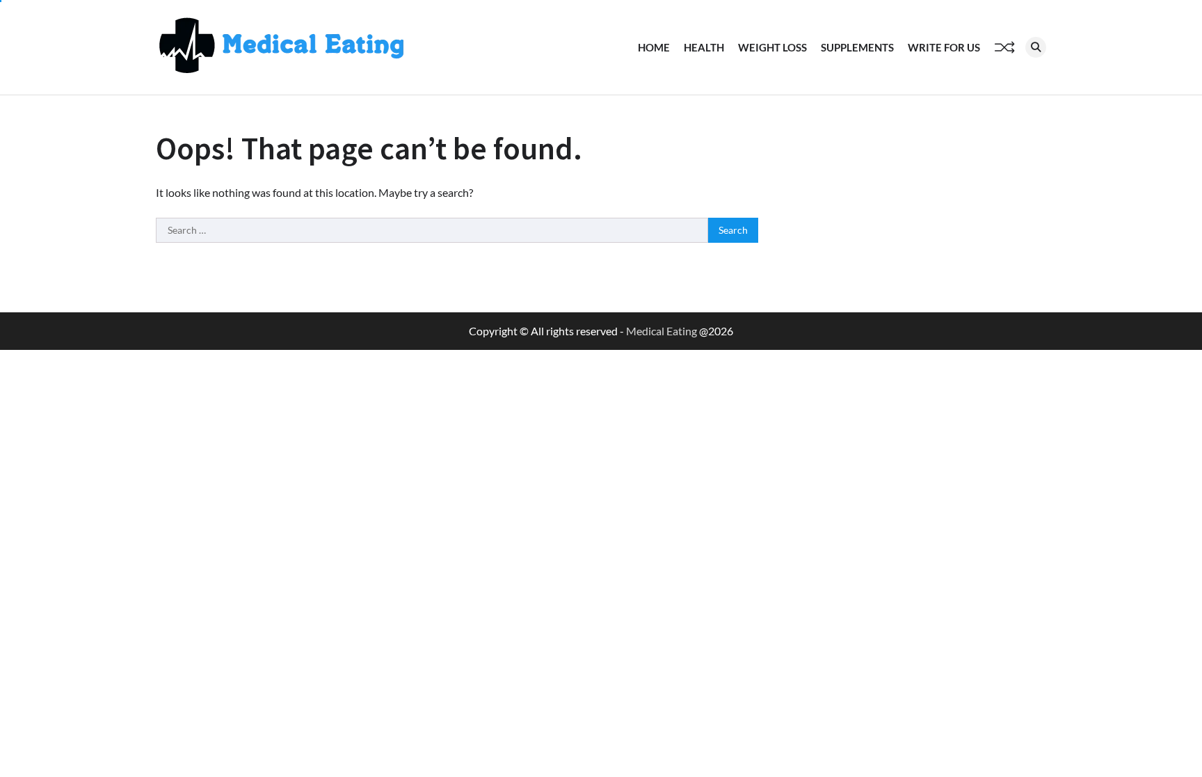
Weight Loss (772, 47)
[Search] (1035, 47)
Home (654, 47)
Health (704, 47)
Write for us (944, 47)
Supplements (857, 47)
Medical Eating (661, 330)
